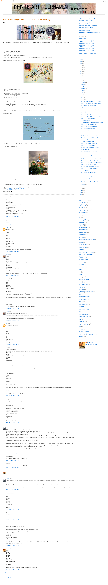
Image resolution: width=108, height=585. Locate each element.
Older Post (72, 575)
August (82, 90)
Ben (7, 323)
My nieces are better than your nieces (86, 291)
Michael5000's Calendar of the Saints (86, 27)
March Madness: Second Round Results (89, 143)
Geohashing (81, 313)
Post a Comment (6, 572)
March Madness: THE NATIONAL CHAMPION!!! (91, 103)
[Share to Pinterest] (9, 191)
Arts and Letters (82, 231)
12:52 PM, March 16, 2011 (13, 344)
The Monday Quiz (82, 212)
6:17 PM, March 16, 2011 (12, 395)
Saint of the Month (82, 234)
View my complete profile (92, 344)
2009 (81, 190)
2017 (81, 69)
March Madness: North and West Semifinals (89, 134)
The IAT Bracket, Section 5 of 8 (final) (86, 46)
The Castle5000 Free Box (84, 324)
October (83, 86)
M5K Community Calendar (84, 323)
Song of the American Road (84, 259)
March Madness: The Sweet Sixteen (88, 145)
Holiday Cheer (81, 204)
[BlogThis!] (5, 191)
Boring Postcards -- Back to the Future (86, 252)
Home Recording (82, 321)
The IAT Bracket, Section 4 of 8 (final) (86, 45)
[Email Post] (11, 191)
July (82, 92)
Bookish (80, 274)
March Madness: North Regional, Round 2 (89, 155)
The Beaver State (82, 298)
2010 (81, 188)
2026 (81, 59)
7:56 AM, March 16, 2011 (13, 251)
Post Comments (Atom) (12, 577)
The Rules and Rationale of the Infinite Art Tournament (89, 18)
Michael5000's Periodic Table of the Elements (88, 25)
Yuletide (80, 319)
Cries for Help (81, 282)
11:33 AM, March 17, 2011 (13, 509)
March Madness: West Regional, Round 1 (89, 174)
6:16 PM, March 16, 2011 (12, 370)
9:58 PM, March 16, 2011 (12, 453)
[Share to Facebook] (7, 191)
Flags (80, 217)
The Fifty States (82, 257)
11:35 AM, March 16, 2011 (13, 320)
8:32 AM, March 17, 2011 (13, 467)
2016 (81, 71)
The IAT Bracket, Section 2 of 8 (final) (86, 41)
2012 (81, 79)
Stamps (80, 215)
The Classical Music (83, 229)
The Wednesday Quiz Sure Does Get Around (89, 179)
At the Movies (81, 224)
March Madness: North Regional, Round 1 (89, 176)
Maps (80, 236)
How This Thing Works (83, 244)
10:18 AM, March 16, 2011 (13, 308)
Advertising (81, 292)
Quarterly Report (82, 308)
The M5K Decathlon (83, 247)
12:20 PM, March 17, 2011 (13, 545)
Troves (80, 326)
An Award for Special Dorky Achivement (89, 151)
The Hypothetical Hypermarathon (85, 254)
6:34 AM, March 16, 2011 (13, 216)
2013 (81, 77)
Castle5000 (81, 301)
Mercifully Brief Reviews (84, 296)
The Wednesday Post (83, 205)
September (83, 88)
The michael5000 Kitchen (84, 279)
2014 (81, 75)
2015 (81, 73)
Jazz (79, 266)
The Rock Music (82, 251)
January (82, 186)
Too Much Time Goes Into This (85, 209)
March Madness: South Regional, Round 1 (89, 181)
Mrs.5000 (80, 241)
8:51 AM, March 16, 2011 (13, 275)
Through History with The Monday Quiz (87, 239)
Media (80, 271)
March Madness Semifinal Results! (88, 128)
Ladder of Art (81, 225)
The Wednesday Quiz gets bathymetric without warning (92, 122)
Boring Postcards (82, 202)
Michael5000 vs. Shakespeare (84, 30)
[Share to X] (6, 191)
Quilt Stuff (81, 242)
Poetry (80, 318)
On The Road (81, 237)
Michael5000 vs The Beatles (84, 314)
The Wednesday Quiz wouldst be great (88, 105)
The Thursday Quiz (82, 210)
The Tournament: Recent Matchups (86, 20)
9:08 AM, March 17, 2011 (13, 489)
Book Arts (81, 249)
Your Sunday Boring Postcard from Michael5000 (90, 111)
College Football (82, 267)
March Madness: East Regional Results (88, 172)
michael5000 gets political (84, 328)
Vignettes (80, 256)
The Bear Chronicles (85, 112)
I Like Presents (81, 286)
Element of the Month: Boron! (87, 114)
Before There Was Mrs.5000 (84, 309)
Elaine (7, 254)
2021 (81, 61)
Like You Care (81, 207)
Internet (80, 269)
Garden (80, 294)
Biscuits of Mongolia (83, 299)
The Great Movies (82, 214)
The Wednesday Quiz (12, 189)
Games (80, 277)
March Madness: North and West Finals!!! (89, 124)
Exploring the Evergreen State (85, 303)
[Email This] (3, 191)
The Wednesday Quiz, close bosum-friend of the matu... (92, 139)
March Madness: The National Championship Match (91, 109)
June (82, 94)
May (82, 96)
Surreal (80, 261)
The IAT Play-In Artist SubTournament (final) (87, 53)
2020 (81, 63)
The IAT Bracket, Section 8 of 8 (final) (86, 52)
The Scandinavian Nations (84, 331)
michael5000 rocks (82, 333)
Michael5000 (11, 188)
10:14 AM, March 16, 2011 (13, 301)
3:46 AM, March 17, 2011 (13, 460)
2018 (81, 67)
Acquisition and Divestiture (84, 316)
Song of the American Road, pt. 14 (88, 107)
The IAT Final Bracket (83, 38)
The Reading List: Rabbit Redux (87, 141)
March (82, 99)
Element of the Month (83, 220)
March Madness (82, 264)
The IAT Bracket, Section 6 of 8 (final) (86, 48)
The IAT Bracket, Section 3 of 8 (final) (86, 43)
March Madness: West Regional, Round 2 (89, 153)
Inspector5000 (81, 336)
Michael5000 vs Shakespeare (84, 246)
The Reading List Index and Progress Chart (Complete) (89, 32)
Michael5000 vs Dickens (83, 304)
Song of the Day (82, 306)
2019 (81, 65)
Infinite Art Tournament (83, 200)
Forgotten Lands (82, 262)
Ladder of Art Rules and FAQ (84, 22)
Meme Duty (81, 329)
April (82, 97)
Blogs (80, 272)
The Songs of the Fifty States (84, 29)
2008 (81, 192)
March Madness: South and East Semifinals (89, 137)
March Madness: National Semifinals (88, 118)
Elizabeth (8, 227)
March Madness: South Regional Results (89, 168)
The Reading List (82, 222)
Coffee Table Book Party (83, 284)
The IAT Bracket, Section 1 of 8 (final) (86, 40)
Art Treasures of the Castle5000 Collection (87, 334)
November (83, 84)
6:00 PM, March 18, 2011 (12, 569)
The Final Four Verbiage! (86, 120)
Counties (80, 281)
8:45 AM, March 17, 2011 (13, 474)
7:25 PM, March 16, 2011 (12, 422)
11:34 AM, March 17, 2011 (13, 519)
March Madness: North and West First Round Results (91, 162)
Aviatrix (7, 426)
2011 (81, 80)
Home (39, 575)
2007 (81, 194)
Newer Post (5, 575)
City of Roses (81, 276)
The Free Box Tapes (82, 287)
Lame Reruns (81, 289)
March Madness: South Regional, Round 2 (89, 160)
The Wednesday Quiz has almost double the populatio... (92, 158)
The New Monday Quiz (83, 227)
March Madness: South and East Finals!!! (89, 126)
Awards (80, 311)
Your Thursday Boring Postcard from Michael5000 (91, 101)
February (83, 184)
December (83, 82)
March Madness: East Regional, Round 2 (89, 164)
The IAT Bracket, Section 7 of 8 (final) (86, 50)
